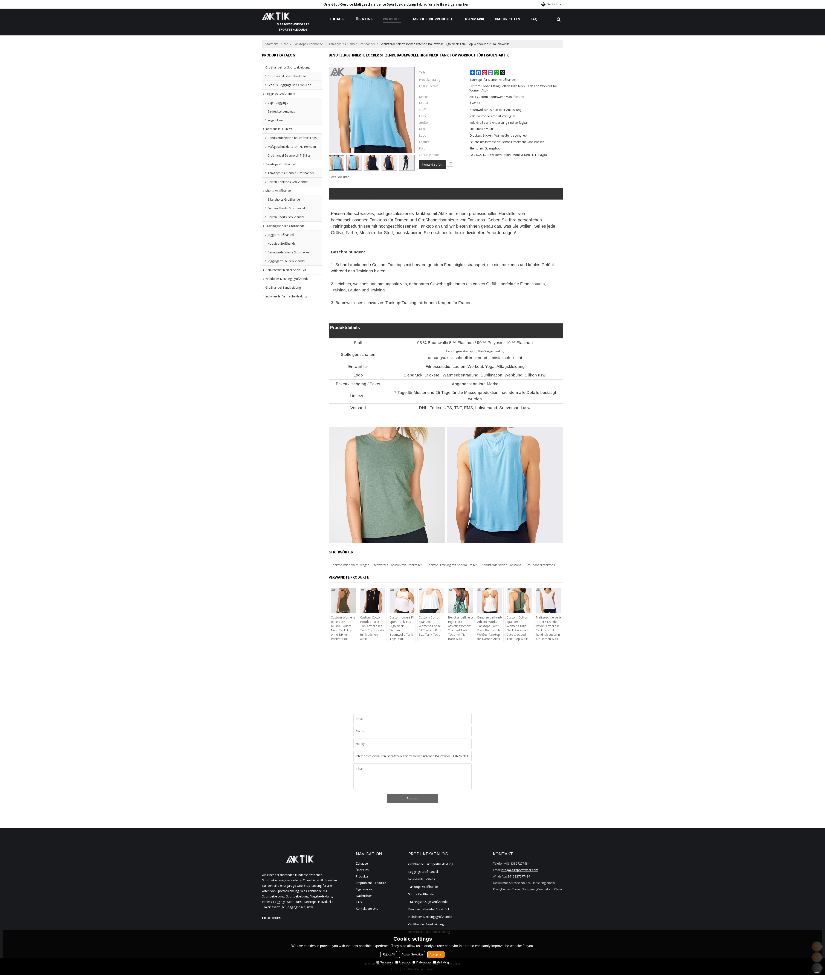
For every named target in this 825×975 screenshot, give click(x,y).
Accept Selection (412, 954)
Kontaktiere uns (367, 908)
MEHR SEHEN (271, 918)
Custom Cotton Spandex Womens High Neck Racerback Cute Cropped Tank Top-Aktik (518, 628)
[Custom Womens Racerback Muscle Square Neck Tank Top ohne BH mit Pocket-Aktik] (343, 600)
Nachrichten (507, 19)
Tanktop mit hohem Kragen (350, 565)
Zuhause (337, 19)
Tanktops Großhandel (308, 44)
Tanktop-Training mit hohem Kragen (452, 565)
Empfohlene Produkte (432, 19)
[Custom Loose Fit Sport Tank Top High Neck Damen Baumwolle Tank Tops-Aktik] (402, 600)
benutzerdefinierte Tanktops (501, 565)
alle (286, 44)
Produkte (392, 19)
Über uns (364, 19)
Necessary (386, 962)
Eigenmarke (474, 19)
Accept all (436, 954)
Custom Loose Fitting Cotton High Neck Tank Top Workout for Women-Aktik (513, 88)
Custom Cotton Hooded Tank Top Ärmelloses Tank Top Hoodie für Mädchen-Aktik (372, 628)
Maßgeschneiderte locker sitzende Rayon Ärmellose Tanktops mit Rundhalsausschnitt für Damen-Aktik (548, 628)
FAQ (534, 19)
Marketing (443, 962)
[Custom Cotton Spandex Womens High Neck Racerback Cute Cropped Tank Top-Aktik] (519, 600)
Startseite (272, 44)
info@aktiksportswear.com (519, 870)
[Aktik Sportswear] (293, 16)
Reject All (389, 954)
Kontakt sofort (432, 164)
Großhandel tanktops (540, 565)
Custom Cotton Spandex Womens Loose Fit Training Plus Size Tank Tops (430, 626)
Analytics (404, 962)
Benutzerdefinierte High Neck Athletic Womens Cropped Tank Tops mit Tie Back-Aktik (460, 628)
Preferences (423, 962)
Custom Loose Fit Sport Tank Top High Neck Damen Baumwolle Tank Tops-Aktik (402, 628)
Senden (412, 798)
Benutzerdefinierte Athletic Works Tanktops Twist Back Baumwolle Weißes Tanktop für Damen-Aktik (489, 628)
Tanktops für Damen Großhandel (351, 44)
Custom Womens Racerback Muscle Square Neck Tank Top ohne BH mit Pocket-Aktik (343, 628)
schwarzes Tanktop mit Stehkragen (398, 565)
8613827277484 (519, 876)
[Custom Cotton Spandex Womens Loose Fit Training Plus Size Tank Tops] (431, 600)
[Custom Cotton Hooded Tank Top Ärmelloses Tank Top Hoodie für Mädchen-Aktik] (372, 600)
